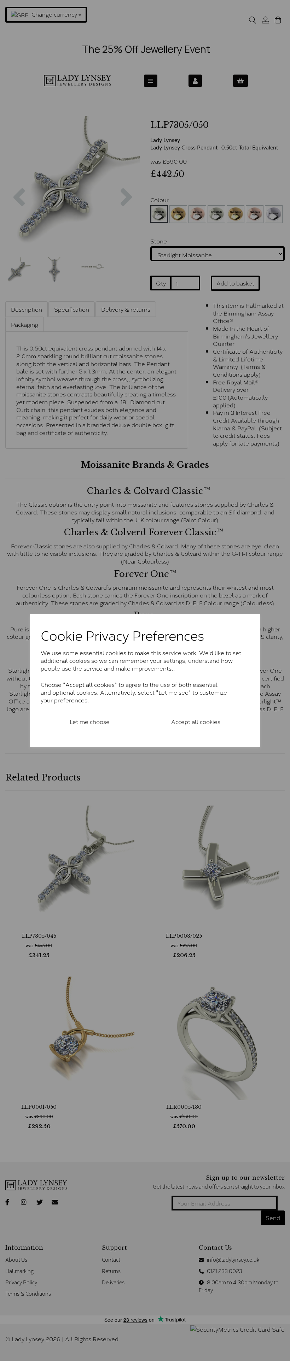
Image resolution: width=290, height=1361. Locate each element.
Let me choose (90, 721)
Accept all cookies (195, 721)
